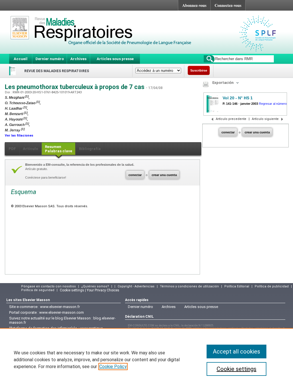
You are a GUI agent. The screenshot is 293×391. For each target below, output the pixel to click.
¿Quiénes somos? (95, 286)
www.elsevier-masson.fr (60, 307)
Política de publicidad (272, 286)
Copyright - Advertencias (136, 286)
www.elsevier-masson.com (61, 312)
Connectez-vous (228, 5)
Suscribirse (198, 70)
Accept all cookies (236, 351)
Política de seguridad (37, 290)
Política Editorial (236, 286)
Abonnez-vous (194, 5)
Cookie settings (236, 369)
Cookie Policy (113, 366)
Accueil (20, 59)
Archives (78, 59)
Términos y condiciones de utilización (189, 286)
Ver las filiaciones (19, 135)
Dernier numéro (49, 59)
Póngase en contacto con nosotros (48, 286)
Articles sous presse (115, 59)
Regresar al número (273, 103)
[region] (146, 359)
